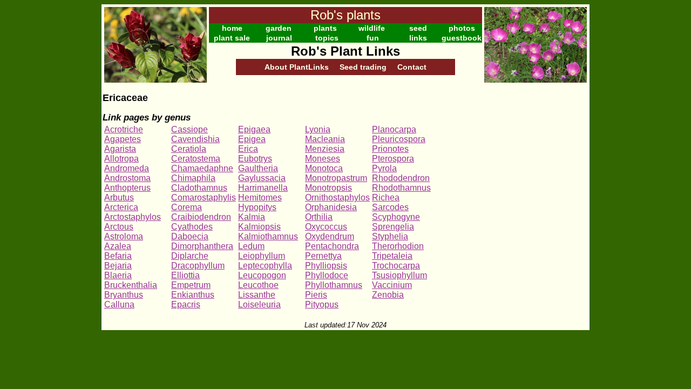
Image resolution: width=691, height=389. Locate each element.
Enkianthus (192, 294)
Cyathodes (192, 226)
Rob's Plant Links (345, 51)
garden (279, 28)
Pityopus (321, 304)
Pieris (316, 294)
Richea (385, 197)
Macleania (325, 139)
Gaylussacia (262, 178)
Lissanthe (256, 294)
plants (325, 28)
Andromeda (126, 168)
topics (326, 37)
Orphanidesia (331, 207)
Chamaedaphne (202, 168)
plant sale (232, 37)
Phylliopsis (326, 265)
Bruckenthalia (130, 285)
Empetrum (191, 285)
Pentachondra (332, 246)
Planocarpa (394, 129)
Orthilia (319, 217)
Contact (411, 67)
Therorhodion (398, 246)
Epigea (252, 139)
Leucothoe (258, 285)
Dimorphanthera (202, 246)
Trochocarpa (396, 265)
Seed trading (363, 67)
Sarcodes (390, 207)
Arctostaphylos (132, 217)
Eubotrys (255, 158)
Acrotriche (123, 129)
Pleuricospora (398, 139)
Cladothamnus (199, 187)
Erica (248, 148)
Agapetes (122, 139)
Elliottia (185, 275)
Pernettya (323, 255)
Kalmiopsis (259, 226)
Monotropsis (328, 187)
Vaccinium (392, 285)
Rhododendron (401, 178)
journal (279, 37)
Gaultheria (258, 168)
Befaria (118, 255)
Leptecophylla (265, 265)
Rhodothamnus (401, 187)
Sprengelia (393, 226)
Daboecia (189, 236)
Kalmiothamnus (268, 236)
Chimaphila (193, 178)
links (418, 37)
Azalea (117, 246)
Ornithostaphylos (337, 197)
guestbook (462, 37)
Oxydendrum (329, 236)
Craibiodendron (201, 217)
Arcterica (121, 207)
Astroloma (123, 236)
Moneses (322, 158)
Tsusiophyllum (399, 275)
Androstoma (127, 178)
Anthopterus (127, 187)
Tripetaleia (392, 255)
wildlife (371, 28)
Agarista (120, 148)
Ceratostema (195, 158)
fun (373, 37)
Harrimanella (263, 187)
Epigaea (254, 129)
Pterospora (393, 158)
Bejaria (118, 265)
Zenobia (388, 294)
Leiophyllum (261, 255)
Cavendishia (195, 139)
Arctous (118, 226)
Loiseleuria (259, 304)
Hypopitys (257, 207)
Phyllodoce (326, 275)
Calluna (119, 304)
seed (418, 28)
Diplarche (189, 255)
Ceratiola (188, 148)
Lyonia (317, 129)
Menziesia (324, 148)
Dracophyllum (198, 265)
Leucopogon (262, 275)
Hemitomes (260, 197)
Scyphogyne (396, 217)
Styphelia (390, 236)
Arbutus (119, 197)
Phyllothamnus (333, 285)
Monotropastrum (336, 178)
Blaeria (118, 275)
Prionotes (390, 148)
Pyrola (384, 168)
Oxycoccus (326, 226)
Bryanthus (123, 294)
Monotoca (324, 168)
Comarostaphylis (203, 197)
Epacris (185, 304)
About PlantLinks (297, 67)
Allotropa (121, 158)
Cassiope (189, 129)
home (232, 28)
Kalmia (251, 217)
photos (462, 28)
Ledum (251, 246)
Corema (186, 207)
